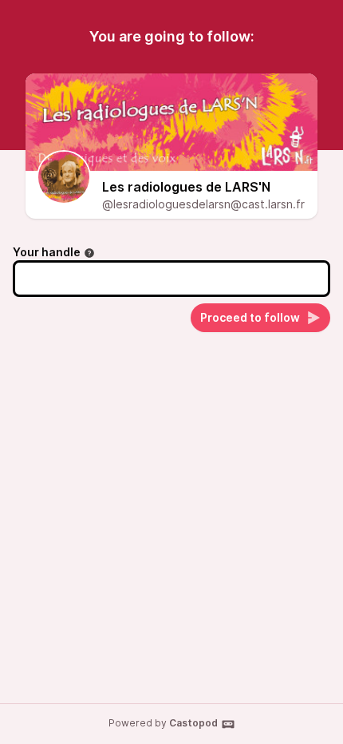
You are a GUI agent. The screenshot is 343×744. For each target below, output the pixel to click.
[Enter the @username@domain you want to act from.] (89, 253)
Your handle (47, 252)
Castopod (193, 723)
